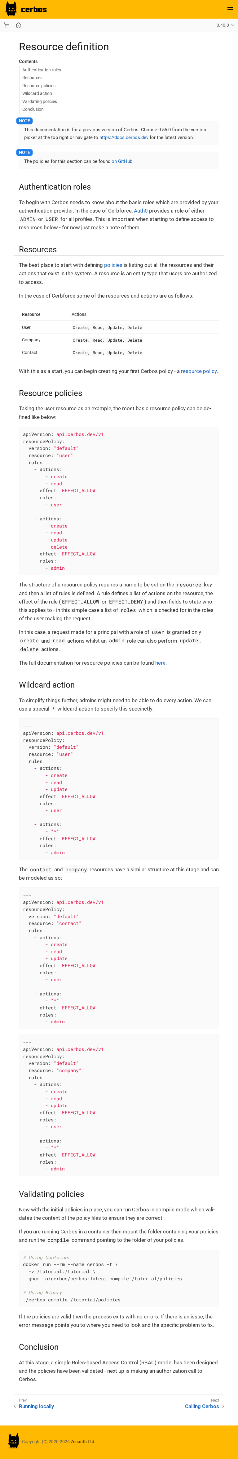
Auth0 (141, 211)
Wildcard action (37, 93)
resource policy (199, 371)
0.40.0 (223, 25)
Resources (32, 77)
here (160, 663)
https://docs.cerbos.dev (123, 137)
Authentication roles (41, 69)
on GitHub (122, 161)
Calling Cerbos (202, 1406)
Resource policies (38, 85)
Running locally (36, 1406)
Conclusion (33, 109)
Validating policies (39, 101)
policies (113, 265)
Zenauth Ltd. (83, 1441)
